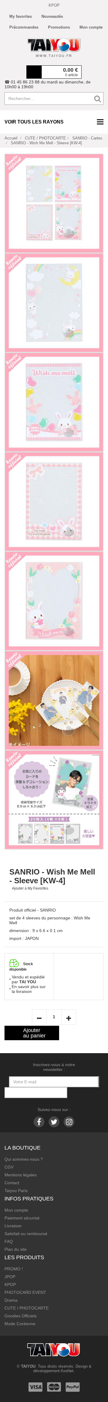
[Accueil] (54, 47)
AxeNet (67, 1371)
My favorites (20, 16)
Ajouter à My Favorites (30, 888)
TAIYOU (28, 1366)
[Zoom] (54, 203)
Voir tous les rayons (34, 121)
